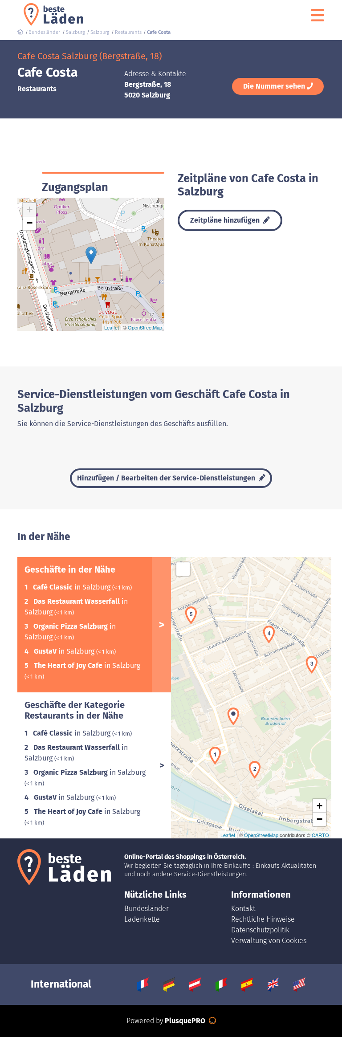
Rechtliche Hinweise (263, 919)
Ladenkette (142, 919)
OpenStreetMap (145, 327)
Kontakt (243, 908)
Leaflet (111, 327)
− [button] (30, 222)
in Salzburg (72, 587)
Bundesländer (146, 908)
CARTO (320, 834)
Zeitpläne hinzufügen (225, 220)
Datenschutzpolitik (260, 930)
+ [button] (30, 209)
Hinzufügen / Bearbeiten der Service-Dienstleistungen (167, 478)
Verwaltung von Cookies (268, 940)
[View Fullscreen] (183, 569)
